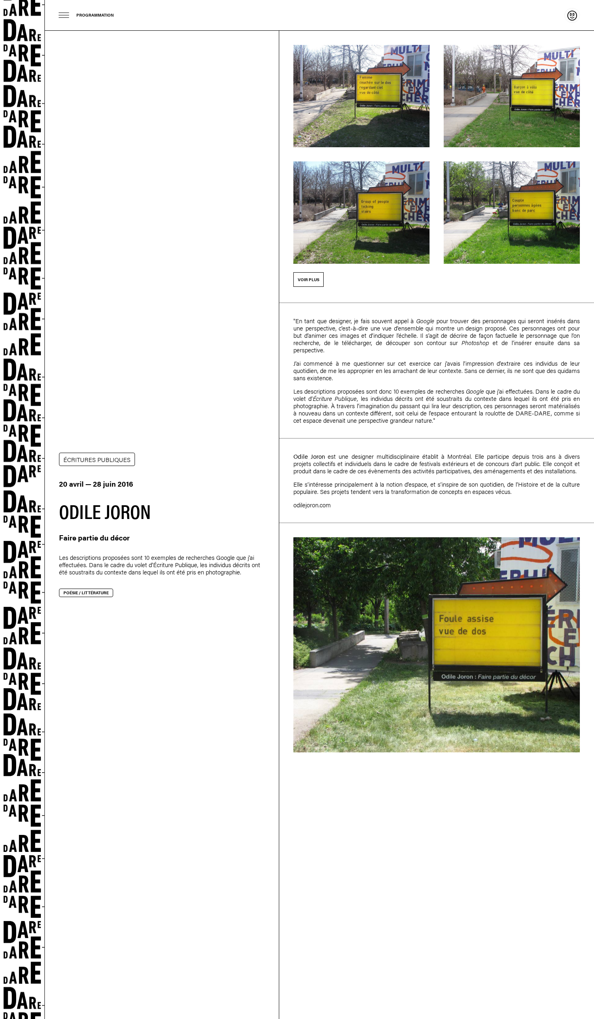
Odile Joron (309, 456)
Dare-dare (22, 509)
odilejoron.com (312, 504)
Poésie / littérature (86, 592)
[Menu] (64, 15)
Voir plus (308, 279)
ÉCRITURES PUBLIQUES (97, 459)
